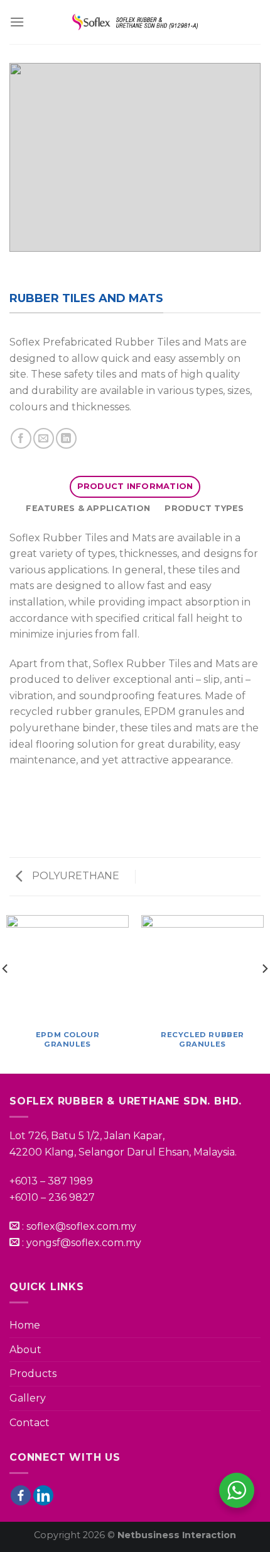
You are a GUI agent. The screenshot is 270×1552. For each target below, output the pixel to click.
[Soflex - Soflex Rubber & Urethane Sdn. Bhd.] (135, 22)
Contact (29, 1423)
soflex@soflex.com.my (81, 1226)
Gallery (27, 1398)
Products (33, 1374)
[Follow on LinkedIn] (66, 438)
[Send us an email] (43, 438)
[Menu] (16, 21)
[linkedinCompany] (43, 1495)
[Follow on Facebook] (21, 438)
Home (24, 1325)
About (25, 1350)
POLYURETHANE (74, 876)
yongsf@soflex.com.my (83, 1243)
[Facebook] (21, 1495)
